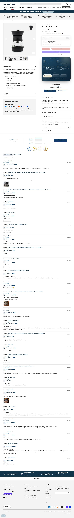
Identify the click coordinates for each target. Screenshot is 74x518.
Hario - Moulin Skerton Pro (10, 21)
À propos (40, 7)
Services (47, 491)
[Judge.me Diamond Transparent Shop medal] (29, 149)
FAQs (46, 500)
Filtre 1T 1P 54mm (11, 406)
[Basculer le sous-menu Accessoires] (32, 7)
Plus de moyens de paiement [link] (56, 54)
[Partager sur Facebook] (48, 131)
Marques (5, 7)
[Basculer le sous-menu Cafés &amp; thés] (25, 7)
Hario (42, 24)
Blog (46, 502)
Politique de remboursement (48, 511)
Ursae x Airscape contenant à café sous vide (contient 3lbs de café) (21, 366)
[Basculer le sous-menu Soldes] (14, 9)
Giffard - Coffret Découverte (13, 320)
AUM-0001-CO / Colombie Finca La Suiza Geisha (17, 224)
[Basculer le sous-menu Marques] (8, 7)
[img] (13, 139)
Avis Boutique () (17, 154)
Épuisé (61, 48)
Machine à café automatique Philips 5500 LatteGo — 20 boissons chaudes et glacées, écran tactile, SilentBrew (29, 189)
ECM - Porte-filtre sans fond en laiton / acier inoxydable (18, 270)
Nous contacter (58, 0)
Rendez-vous (52, 7)
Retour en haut (37, 478)
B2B (64, 0)
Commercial (5, 9)
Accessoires (29, 7)
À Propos (47, 487)
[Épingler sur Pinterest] (51, 131)
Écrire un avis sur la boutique (60, 140)
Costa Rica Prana (11, 212)
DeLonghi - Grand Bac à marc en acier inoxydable (17, 354)
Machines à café (13, 7)
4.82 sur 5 (16, 139)
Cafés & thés (21, 7)
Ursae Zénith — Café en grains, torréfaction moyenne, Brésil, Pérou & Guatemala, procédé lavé (26, 333)
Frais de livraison (44, 31)
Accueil (4, 21)
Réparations (46, 7)
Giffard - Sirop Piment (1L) (13, 443)
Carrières (47, 493)
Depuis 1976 (15, 0)
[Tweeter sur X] (46, 131)
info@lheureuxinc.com (32, 497)
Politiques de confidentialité (66, 511)
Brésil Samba (10, 160)
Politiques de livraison (57, 511)
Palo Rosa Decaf (11, 377)
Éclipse (9, 235)
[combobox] (40, 4)
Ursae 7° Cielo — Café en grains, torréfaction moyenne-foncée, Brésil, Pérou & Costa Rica (25, 291)
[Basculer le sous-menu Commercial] (9, 9)
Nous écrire (56, 75)
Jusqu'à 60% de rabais (48, 11)
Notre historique (48, 489)
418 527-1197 (48, 75)
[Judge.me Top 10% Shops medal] (45, 149)
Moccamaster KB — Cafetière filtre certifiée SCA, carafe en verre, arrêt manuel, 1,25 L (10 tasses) (26, 172)
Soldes (12, 9)
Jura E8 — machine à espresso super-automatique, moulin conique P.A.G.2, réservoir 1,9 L (25, 247)
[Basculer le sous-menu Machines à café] (17, 7)
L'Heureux (7, 511)
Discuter (64, 75)
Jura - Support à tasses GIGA (13, 258)
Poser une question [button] (62, 90)
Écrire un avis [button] (50, 90)
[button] (70, 4)
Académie (59, 7)
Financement (47, 495)
